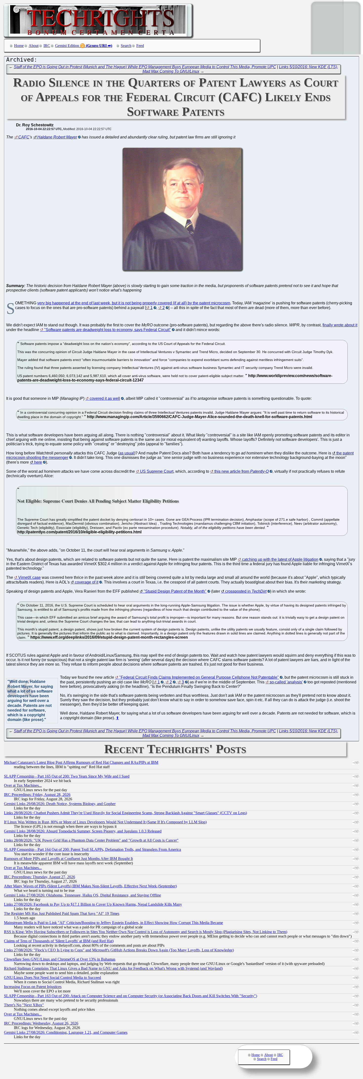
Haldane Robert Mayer (57, 137)
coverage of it (86, 582)
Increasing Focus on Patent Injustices (32, 987)
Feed (140, 46)
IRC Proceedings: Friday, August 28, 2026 (37, 794)
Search (126, 46)
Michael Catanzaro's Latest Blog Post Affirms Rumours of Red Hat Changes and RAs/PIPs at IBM (81, 762)
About (34, 46)
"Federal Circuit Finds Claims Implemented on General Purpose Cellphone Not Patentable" (199, 677)
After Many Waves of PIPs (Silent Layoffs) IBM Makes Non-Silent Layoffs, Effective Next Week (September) (90, 886)
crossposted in (245, 591)
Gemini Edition (67, 46)
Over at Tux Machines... (23, 785)
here (38, 462)
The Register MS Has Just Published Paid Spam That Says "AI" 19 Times (61, 913)
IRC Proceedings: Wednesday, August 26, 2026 (41, 1023)
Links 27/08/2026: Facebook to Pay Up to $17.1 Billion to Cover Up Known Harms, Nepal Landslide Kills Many (93, 904)
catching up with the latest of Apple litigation (280, 559)
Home (19, 46)
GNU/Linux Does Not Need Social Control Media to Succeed (52, 977)
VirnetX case (29, 577)
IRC (46, 46)
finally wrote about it (340, 325)
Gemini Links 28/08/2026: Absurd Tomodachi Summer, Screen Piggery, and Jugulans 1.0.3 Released (82, 831)
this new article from (241, 471)
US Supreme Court (156, 471)
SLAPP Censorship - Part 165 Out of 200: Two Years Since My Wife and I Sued (66, 776)
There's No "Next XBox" (24, 1005)
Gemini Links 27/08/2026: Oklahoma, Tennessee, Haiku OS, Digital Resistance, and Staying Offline (82, 895)
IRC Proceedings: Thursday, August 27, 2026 (39, 877)
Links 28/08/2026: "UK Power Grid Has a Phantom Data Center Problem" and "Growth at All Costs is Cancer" (91, 840)
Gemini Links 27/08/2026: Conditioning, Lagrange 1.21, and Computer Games (65, 1032)
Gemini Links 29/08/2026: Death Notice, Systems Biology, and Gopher (60, 804)
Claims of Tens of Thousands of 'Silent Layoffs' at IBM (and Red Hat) (59, 941)
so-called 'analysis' (286, 682)
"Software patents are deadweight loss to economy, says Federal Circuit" (107, 330)
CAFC (23, 137)
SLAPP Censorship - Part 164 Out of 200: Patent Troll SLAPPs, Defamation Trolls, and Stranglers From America (92, 849)
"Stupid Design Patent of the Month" (175, 591)
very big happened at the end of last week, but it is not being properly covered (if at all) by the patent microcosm (133, 303)
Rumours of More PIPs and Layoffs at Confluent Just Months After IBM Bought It (68, 858)
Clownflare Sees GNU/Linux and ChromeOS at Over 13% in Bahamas (59, 959)
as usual (126, 453)
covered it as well (105, 398)
